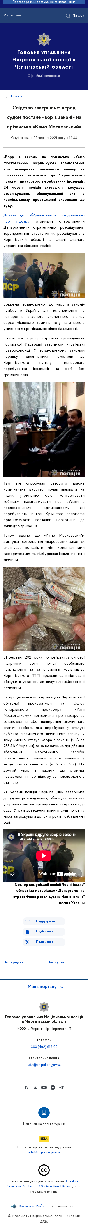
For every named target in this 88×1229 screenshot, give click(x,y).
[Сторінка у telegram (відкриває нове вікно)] (61, 1087)
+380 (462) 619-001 (44, 1047)
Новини (16, 96)
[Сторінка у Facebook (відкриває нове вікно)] (26, 1087)
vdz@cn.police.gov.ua (44, 1065)
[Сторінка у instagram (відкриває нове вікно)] (53, 1087)
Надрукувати (45, 921)
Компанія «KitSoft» (31, 1206)
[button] (44, 987)
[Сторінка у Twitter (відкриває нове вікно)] (35, 1087)
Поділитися (44, 931)
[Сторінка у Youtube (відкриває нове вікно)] (44, 1087)
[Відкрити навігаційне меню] (18, 15)
